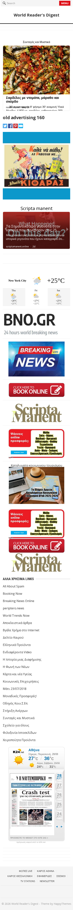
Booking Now (12, 594)
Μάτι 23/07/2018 (14, 689)
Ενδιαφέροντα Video (17, 652)
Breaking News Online (18, 601)
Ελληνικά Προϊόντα (17, 645)
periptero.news (13, 608)
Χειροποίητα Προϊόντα (19, 740)
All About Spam (13, 586)
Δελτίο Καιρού (13, 637)
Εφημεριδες (44, 876)
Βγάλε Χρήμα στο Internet (21, 630)
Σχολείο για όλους (16, 725)
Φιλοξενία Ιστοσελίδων (19, 733)
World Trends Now (16, 615)
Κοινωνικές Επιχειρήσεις (21, 681)
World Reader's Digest (36, 15)
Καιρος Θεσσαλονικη (19, 876)
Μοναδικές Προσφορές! (19, 696)
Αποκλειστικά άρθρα (17, 623)
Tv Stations (28, 881)
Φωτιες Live (25, 871)
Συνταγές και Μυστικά (18, 718)
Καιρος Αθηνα (45, 871)
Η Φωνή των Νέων (16, 667)
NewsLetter (47, 881)
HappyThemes (62, 903)
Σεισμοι (61, 876)
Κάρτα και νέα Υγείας (17, 674)
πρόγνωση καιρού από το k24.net (30, 842)
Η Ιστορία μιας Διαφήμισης (22, 659)
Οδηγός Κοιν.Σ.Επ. (15, 703)
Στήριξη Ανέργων (15, 711)
